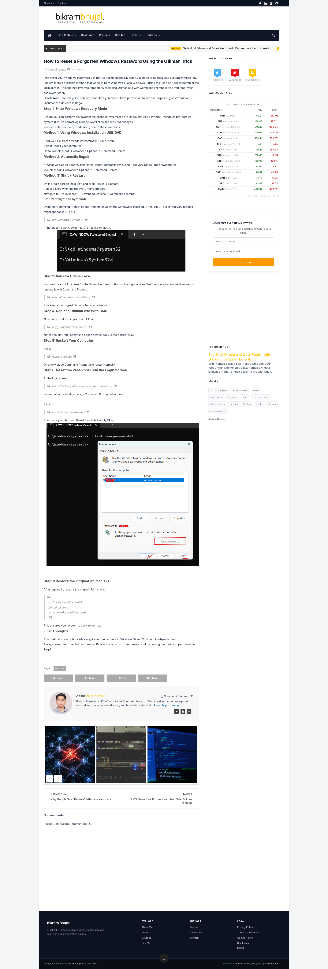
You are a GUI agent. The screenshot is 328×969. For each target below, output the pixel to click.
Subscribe (243, 262)
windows (77, 69)
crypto (244, 397)
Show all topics (216, 419)
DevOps (265, 48)
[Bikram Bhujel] (183, 711)
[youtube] (271, 3)
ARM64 (256, 390)
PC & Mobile (65, 35)
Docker (159, 48)
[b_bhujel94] (176, 711)
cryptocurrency (260, 397)
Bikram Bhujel (58, 923)
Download (87, 35)
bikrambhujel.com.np (165, 705)
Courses (151, 35)
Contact (62, 3)
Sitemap (194, 937)
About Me (49, 3)
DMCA (240, 948)
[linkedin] (265, 3)
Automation (216, 397)
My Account (196, 932)
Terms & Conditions (248, 932)
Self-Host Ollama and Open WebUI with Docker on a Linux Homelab (210, 48)
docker (259, 404)
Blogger (231, 397)
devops (234, 404)
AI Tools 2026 (240, 390)
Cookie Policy (245, 937)
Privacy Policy (245, 927)
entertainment (217, 411)
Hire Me (120, 35)
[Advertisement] (243, 313)
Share (91, 678)
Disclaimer (243, 943)
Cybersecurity (217, 404)
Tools (134, 35)
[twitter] (260, 3)
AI (211, 390)
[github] (276, 3)
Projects (104, 35)
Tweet (60, 678)
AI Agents (222, 390)
